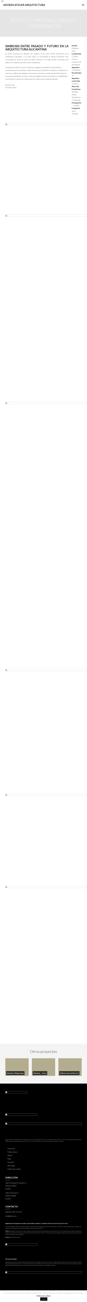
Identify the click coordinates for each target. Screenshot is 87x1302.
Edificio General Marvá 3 (69, 1073)
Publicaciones (12, 1152)
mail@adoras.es (11, 1216)
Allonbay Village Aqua (15, 1073)
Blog (9, 1159)
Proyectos (11, 1148)
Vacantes (10, 1162)
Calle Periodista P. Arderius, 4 (15, 1183)
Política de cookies (14, 1169)
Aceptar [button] (43, 1299)
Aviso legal (11, 1166)
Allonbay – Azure (40, 1073)
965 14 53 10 (17, 1212)
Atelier (9, 1155)
